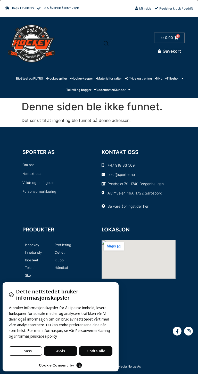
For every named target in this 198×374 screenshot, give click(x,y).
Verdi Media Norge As (125, 366)
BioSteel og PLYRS (29, 78)
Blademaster (105, 90)
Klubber (120, 90)
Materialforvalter (109, 78)
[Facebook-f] (177, 331)
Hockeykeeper (82, 78)
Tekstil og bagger (79, 90)
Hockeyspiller (57, 78)
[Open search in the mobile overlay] (106, 43)
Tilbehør (173, 78)
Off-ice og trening (139, 78)
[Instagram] (188, 331)
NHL (159, 78)
